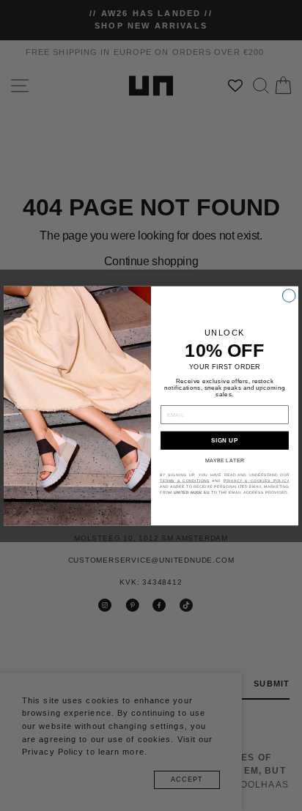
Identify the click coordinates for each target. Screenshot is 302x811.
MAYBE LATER (224, 460)
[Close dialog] (288, 295)
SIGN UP (224, 440)
